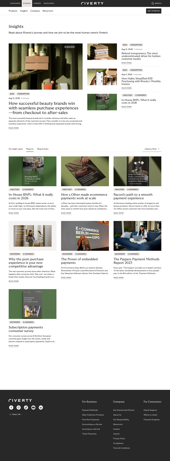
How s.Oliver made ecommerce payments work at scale (84, 196)
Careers (116, 429)
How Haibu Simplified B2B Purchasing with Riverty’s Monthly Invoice (141, 81)
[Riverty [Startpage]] (91, 3)
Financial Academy (152, 420)
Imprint (116, 434)
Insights (24, 11)
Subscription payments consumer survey (26, 329)
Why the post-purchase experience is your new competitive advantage (26, 263)
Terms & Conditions (121, 448)
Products (13, 11)
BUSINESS (27, 3)
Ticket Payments (89, 434)
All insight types (16, 149)
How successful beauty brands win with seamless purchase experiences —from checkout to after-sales (43, 108)
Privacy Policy (119, 439)
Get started (154, 11)
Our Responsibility (121, 420)
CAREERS (37, 3)
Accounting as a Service (92, 424)
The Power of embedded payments (79, 261)
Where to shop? (150, 415)
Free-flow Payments (90, 420)
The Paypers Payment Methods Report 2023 (136, 261)
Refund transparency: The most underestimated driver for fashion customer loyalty (141, 56)
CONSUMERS (15, 3)
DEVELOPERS (49, 3)
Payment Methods (90, 410)
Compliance (118, 443)
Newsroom (48, 11)
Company (35, 11)
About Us (117, 415)
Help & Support (150, 410)
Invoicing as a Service (91, 429)
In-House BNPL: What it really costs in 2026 (139, 101)
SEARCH (158, 3)
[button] (152, 149)
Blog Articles (42, 149)
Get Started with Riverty (123, 410)
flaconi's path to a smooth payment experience (133, 196)
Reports (30, 149)
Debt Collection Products (93, 415)
